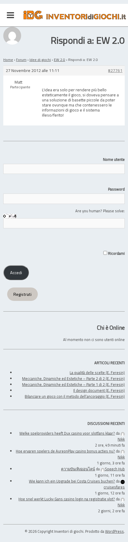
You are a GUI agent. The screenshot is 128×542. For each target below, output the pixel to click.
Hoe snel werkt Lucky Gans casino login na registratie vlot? (66, 499)
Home (8, 59)
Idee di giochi (40, 59)
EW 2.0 (59, 59)
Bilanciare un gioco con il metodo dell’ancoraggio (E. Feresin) (75, 396)
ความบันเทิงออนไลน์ (78, 469)
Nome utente (114, 159)
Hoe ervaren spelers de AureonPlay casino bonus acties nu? (65, 451)
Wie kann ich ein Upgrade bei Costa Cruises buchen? (72, 481)
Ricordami (116, 253)
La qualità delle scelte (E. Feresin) (97, 373)
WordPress (114, 531)
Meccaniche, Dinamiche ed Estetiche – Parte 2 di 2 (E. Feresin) (73, 378)
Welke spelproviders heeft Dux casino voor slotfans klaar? (67, 433)
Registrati (22, 294)
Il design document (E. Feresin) (99, 390)
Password (116, 189)
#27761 (115, 70)
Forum (21, 59)
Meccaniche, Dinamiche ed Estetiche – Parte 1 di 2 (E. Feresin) (73, 384)
